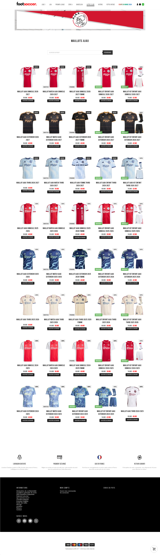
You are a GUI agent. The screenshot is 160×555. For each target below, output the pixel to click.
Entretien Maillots (22, 501)
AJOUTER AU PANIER (27, 100)
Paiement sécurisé (22, 496)
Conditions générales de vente (26, 492)
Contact (19, 509)
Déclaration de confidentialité (26, 491)
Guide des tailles (21, 503)
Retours (19, 508)
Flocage (19, 504)
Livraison (19, 506)
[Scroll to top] (80, 545)
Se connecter (64, 492)
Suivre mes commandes (68, 491)
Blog (17, 511)
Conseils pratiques (22, 499)
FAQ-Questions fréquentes (25, 494)
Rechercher (107, 52)
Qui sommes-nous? (22, 498)
